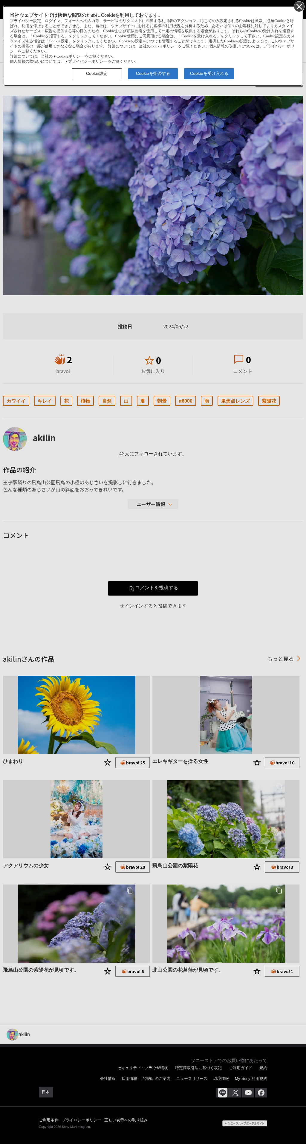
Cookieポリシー (70, 56)
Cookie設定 (97, 73)
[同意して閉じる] (299, 6)
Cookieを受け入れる (209, 73)
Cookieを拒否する (153, 73)
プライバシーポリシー (87, 61)
